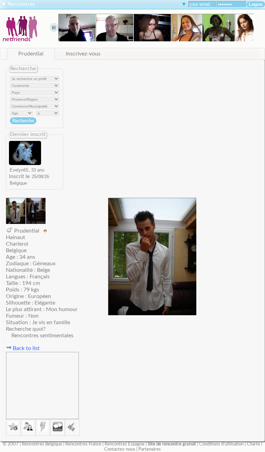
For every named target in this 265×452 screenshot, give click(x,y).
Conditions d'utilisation (221, 444)
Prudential (30, 53)
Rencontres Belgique (42, 444)
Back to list (25, 348)
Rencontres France (83, 444)
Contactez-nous (119, 449)
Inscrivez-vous (83, 53)
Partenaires (149, 449)
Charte (253, 444)
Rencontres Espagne (125, 444)
